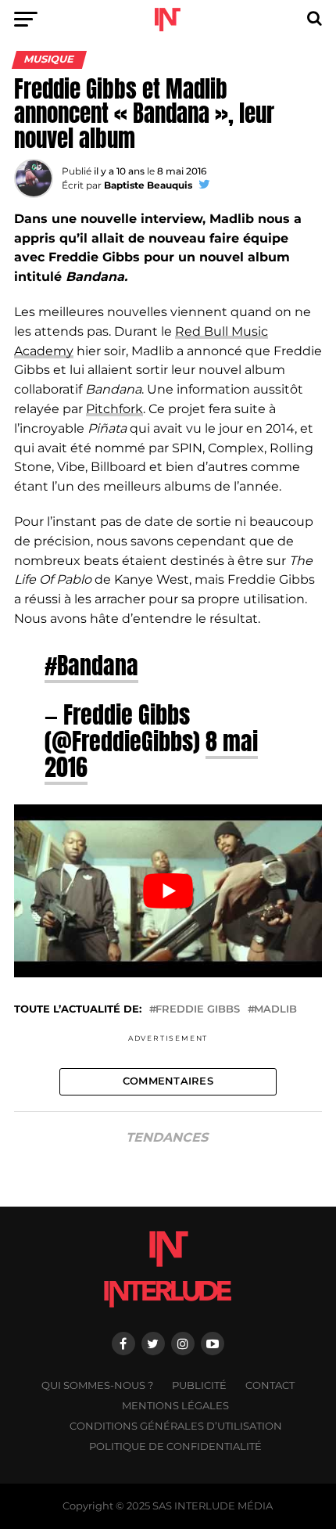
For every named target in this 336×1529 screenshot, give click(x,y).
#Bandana (91, 665)
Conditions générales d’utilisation (176, 1426)
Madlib (275, 1010)
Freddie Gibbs (197, 1010)
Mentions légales (175, 1406)
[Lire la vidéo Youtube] (168, 891)
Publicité (199, 1385)
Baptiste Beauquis (148, 185)
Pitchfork (114, 408)
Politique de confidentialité (175, 1446)
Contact (270, 1385)
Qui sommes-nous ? (97, 1385)
